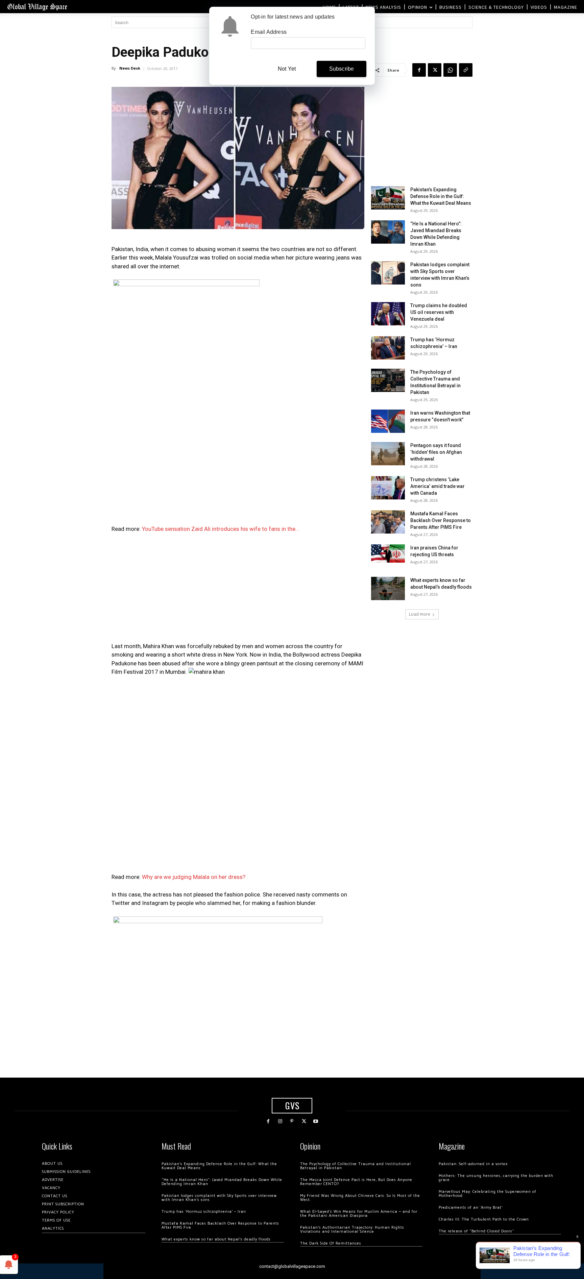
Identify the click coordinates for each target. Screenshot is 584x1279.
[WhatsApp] (450, 70)
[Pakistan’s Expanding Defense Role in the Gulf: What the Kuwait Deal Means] (388, 198)
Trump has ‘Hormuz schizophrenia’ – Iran (204, 1211)
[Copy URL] (465, 70)
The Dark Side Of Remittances (330, 1243)
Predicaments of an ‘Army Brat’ (471, 1207)
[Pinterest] (292, 1121)
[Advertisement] (238, 589)
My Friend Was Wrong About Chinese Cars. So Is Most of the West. (360, 1197)
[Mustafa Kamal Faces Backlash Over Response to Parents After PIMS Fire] (388, 522)
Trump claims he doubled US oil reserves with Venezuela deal (438, 312)
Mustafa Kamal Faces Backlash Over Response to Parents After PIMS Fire (440, 520)
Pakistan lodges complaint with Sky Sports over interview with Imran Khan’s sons (219, 1197)
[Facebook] (419, 70)
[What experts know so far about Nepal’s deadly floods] (388, 588)
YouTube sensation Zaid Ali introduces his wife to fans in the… (220, 528)
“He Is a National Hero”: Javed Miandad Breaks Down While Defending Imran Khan (222, 1182)
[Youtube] (316, 1121)
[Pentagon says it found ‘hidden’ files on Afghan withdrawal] (388, 453)
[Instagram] (280, 1121)
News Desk (129, 68)
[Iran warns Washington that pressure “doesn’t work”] (388, 421)
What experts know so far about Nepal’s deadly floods (216, 1239)
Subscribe (341, 69)
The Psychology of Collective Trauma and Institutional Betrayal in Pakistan (355, 1166)
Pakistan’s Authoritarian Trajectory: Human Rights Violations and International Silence (352, 1229)
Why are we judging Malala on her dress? (193, 877)
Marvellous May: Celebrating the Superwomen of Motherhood (487, 1193)
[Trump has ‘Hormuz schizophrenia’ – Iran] (388, 348)
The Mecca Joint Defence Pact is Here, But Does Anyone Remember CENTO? (356, 1182)
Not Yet (287, 69)
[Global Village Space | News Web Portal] (37, 6)
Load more (419, 614)
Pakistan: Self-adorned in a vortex (473, 1164)
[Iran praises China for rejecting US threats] (388, 553)
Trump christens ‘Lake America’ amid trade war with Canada (437, 486)
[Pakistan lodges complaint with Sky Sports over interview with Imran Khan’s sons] (388, 273)
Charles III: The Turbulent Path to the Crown (484, 1219)
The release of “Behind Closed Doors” (476, 1231)
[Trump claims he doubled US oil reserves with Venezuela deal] (388, 313)
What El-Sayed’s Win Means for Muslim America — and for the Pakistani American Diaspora (358, 1213)
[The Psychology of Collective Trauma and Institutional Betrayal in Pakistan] (388, 380)
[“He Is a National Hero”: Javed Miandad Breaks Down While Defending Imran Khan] (388, 232)
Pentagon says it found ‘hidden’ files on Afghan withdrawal (436, 452)
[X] (434, 70)
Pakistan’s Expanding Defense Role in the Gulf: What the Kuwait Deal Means (440, 196)
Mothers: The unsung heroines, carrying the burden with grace (496, 1178)
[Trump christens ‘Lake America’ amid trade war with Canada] (388, 487)
